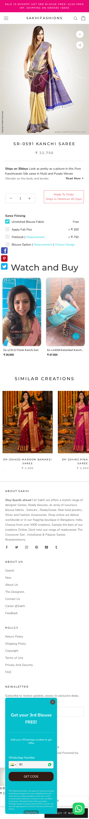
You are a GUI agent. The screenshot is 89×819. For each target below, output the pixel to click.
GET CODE (31, 776)
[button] (13, 764)
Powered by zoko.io (31, 812)
